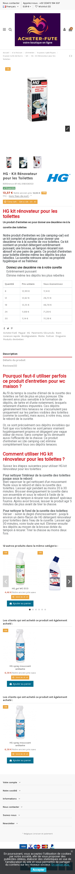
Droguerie (61, 336)
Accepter (38, 870)
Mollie (41, 336)
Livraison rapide (11, 336)
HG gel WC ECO (20, 588)
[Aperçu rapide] (35, 569)
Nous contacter (11, 3)
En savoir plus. (61, 864)
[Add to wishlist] (35, 556)
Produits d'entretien (13, 339)
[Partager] (4, 328)
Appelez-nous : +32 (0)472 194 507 (41, 3)
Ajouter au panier (22, 603)
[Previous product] (70, 56)
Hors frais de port (19, 196)
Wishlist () (44, 6)
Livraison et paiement (42, 833)
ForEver (50, 336)
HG (28, 333)
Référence (8, 183)
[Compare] (35, 562)
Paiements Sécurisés (43, 333)
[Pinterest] (12, 328)
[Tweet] (8, 328)
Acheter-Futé (10, 333)
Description (10, 353)
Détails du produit (14, 360)
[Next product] (71, 56)
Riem (58, 333)
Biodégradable (29, 336)
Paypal (21, 333)
